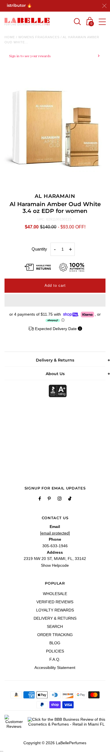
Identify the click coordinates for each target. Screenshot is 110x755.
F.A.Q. (54, 659)
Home (10, 37)
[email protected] (55, 533)
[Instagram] (59, 499)
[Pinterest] (49, 499)
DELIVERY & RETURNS (55, 618)
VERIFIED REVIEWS (54, 602)
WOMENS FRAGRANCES (39, 37)
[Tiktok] (69, 499)
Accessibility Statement (54, 667)
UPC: (41, 219)
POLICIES (55, 651)
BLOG (54, 643)
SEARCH (55, 626)
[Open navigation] (102, 22)
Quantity (39, 249)
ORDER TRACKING (55, 634)
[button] (55, 300)
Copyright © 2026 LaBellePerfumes (54, 743)
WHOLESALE (55, 593)
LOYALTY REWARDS (55, 610)
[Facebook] (40, 499)
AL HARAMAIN (55, 196)
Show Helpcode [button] (55, 565)
